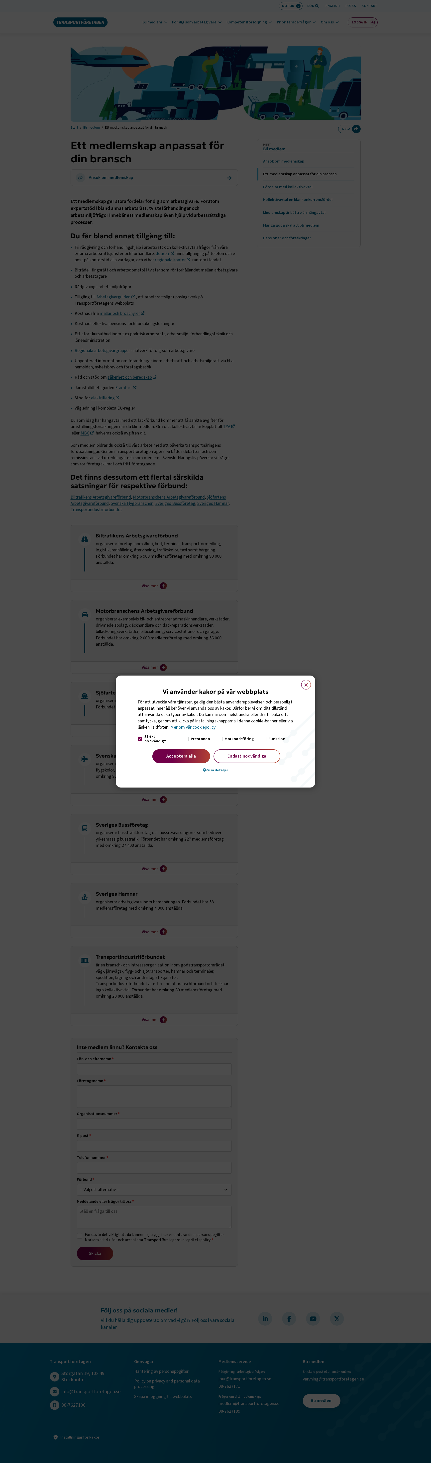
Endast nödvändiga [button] (246, 756)
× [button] (303, 682)
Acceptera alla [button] (181, 756)
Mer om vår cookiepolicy (193, 727)
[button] (215, 770)
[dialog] (215, 731)
